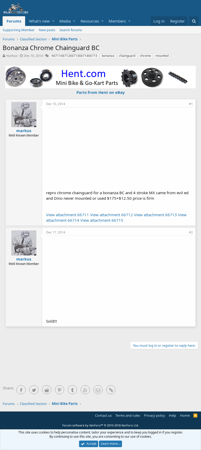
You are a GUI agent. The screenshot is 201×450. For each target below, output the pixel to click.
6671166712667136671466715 (74, 55)
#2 (191, 232)
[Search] (193, 21)
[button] (53, 21)
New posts (47, 30)
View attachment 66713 (155, 214)
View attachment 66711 (67, 214)
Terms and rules (127, 415)
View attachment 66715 (101, 220)
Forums (14, 21)
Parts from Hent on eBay (100, 92)
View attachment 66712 (111, 214)
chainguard (127, 55)
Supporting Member (19, 30)
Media (65, 21)
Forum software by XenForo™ (100, 425)
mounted (162, 55)
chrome (145, 55)
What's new (39, 21)
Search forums (70, 30)
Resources (90, 21)
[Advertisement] (123, 148)
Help (172, 415)
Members (117, 21)
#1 (191, 104)
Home (185, 415)
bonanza (108, 55)
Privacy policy (154, 415)
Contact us (103, 415)
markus (12, 55)
